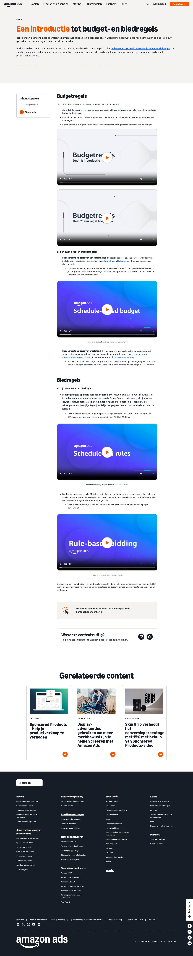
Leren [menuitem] (153, 796)
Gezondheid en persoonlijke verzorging (117, 833)
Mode (108, 819)
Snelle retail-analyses (70, 859)
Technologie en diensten (73, 868)
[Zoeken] (148, 4)
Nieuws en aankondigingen (161, 826)
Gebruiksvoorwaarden (38, 920)
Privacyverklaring (58, 920)
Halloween (122, 261)
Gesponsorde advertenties (27, 838)
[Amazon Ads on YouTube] (33, 925)
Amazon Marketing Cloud (71, 877)
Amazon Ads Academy (159, 801)
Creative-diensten (68, 823)
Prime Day (109, 261)
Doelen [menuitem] (20, 796)
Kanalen (110, 870)
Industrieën (112, 796)
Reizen (108, 861)
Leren (124, 3)
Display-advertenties (25, 851)
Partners (111, 3)
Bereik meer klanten (24, 806)
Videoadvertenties (24, 856)
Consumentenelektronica (116, 810)
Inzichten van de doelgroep (72, 801)
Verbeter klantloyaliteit (26, 821)
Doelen (34, 3)
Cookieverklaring (115, 920)
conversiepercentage (124, 357)
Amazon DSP (66, 873)
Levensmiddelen (112, 828)
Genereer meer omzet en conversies (27, 815)
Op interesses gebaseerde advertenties (86, 920)
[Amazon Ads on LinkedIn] (18, 925)
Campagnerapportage (70, 850)
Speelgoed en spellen (115, 857)
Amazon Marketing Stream (72, 846)
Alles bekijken (22, 869)
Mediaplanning (67, 806)
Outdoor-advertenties (25, 865)
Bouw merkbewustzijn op (27, 801)
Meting (77, 3)
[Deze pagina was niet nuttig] (141, 637)
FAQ (152, 821)
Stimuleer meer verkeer (26, 810)
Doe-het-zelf (111, 844)
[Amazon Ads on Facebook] (39, 925)
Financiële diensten (114, 823)
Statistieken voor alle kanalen (73, 855)
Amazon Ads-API (68, 882)
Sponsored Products (24, 843)
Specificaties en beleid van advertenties (161, 815)
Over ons (20, 920)
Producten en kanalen (56, 3)
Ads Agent (65, 902)
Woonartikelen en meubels (117, 839)
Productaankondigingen (160, 806)
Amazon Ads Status (134, 920)
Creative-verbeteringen (70, 819)
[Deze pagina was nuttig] (150, 637)
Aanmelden (159, 3)
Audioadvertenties (24, 860)
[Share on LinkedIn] (189, 937)
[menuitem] (29, 849)
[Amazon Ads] (11, 4)
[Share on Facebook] (189, 926)
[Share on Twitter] (189, 932)
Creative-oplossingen (72, 814)
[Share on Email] (189, 943)
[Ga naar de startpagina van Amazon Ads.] (42, 941)
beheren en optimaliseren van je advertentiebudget (140, 48)
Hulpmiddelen (93, 3)
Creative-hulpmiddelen (70, 828)
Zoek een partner (157, 839)
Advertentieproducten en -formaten (28, 832)
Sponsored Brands (24, 847)
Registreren (179, 3)
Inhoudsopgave (29, 98)
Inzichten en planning (72, 796)
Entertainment (112, 815)
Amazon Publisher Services (72, 886)
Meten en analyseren (72, 836)
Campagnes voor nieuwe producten (71, 896)
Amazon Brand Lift (69, 841)
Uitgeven (109, 848)
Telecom (109, 853)
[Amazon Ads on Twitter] (23, 924)
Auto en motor (112, 801)
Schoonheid (110, 806)
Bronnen (153, 810)
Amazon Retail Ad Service (71, 891)
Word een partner (157, 844)
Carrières (151, 920)
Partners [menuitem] (155, 834)
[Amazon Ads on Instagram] (28, 925)
